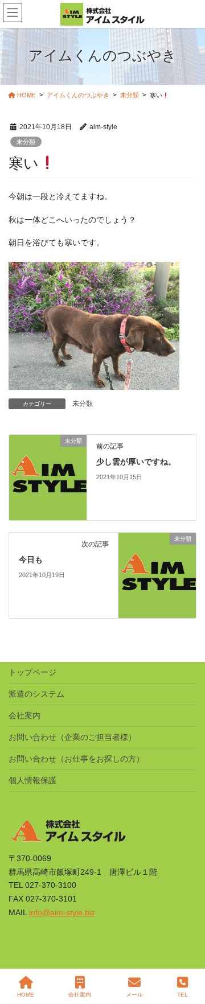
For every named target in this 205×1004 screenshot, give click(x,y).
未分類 (26, 141)
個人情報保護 (32, 780)
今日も (31, 559)
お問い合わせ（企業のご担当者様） (72, 737)
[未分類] (48, 477)
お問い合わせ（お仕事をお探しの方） (76, 758)
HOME (25, 994)
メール (134, 994)
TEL (182, 994)
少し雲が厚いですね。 (136, 461)
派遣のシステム (36, 693)
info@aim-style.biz (62, 912)
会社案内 (24, 715)
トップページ (32, 672)
